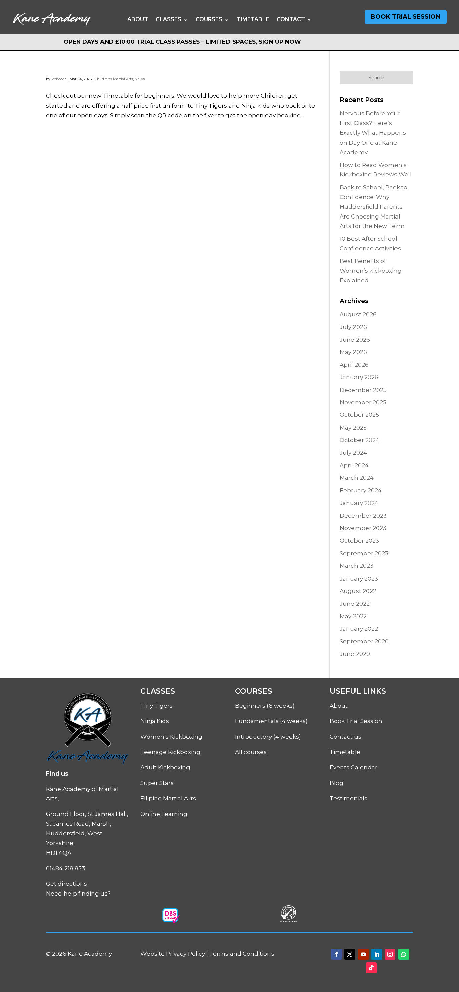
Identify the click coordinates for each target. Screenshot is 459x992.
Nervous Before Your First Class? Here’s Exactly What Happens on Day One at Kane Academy (373, 133)
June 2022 (355, 603)
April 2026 (354, 364)
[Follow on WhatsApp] (403, 954)
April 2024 (354, 465)
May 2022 (353, 616)
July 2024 (353, 452)
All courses (251, 752)
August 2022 (358, 591)
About (137, 19)
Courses (209, 19)
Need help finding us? (78, 893)
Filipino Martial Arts (168, 798)
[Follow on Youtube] (363, 954)
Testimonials (348, 798)
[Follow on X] (349, 954)
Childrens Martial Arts (114, 79)
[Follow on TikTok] (371, 967)
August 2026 (358, 314)
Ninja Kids (154, 721)
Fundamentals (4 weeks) (271, 721)
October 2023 (359, 540)
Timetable (253, 19)
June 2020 (355, 653)
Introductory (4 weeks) (268, 736)
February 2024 (361, 490)
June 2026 (355, 339)
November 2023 (363, 528)
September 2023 (364, 553)
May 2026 (353, 352)
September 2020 (364, 641)
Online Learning (163, 813)
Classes (168, 19)
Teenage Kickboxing (170, 752)
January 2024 (359, 503)
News (140, 79)
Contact (291, 19)
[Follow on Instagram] (390, 954)
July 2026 (353, 327)
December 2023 (363, 515)
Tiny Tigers (156, 705)
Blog (336, 783)
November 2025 (363, 402)
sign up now (280, 41)
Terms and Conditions (241, 953)
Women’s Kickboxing (171, 736)
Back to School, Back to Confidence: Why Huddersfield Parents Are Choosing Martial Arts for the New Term (373, 207)
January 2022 (359, 628)
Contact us (345, 736)
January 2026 (359, 377)
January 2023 (359, 578)
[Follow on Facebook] (336, 954)
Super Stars (157, 783)
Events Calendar (353, 767)
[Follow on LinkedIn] (376, 954)
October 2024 (359, 440)
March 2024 (357, 477)
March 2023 (356, 565)
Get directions (66, 883)
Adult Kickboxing (165, 767)
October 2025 (359, 414)
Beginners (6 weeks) (265, 705)
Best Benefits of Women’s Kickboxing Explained (371, 270)
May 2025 (353, 427)
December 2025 (363, 390)
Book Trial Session (406, 17)
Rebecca (59, 79)
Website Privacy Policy (172, 953)
